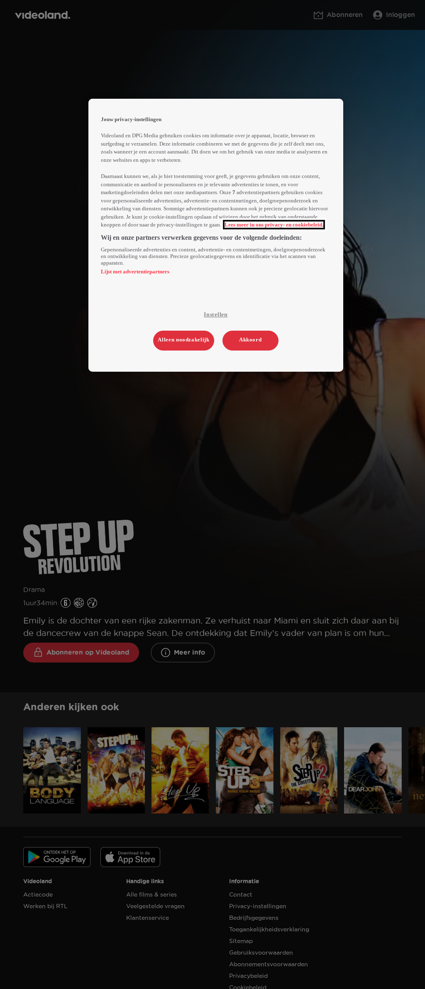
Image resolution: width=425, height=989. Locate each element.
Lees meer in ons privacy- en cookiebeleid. (274, 225)
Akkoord (250, 339)
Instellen (215, 315)
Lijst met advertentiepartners (135, 271)
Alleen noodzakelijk (183, 339)
